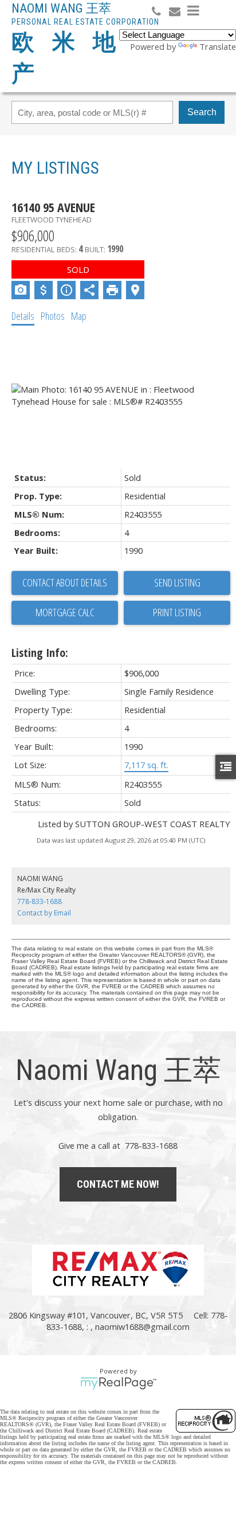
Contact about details (64, 582)
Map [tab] (78, 316)
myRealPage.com (118, 1383)
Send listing (177, 582)
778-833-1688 (39, 901)
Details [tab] (22, 316)
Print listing (177, 612)
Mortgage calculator (64, 612)
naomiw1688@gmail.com (142, 1326)
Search (202, 112)
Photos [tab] (53, 316)
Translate (217, 46)
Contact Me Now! (118, 1184)
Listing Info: (39, 652)
